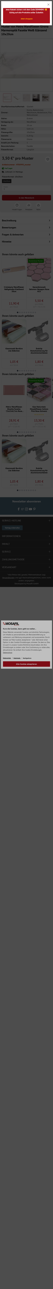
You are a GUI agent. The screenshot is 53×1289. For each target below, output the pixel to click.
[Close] (48, 4)
